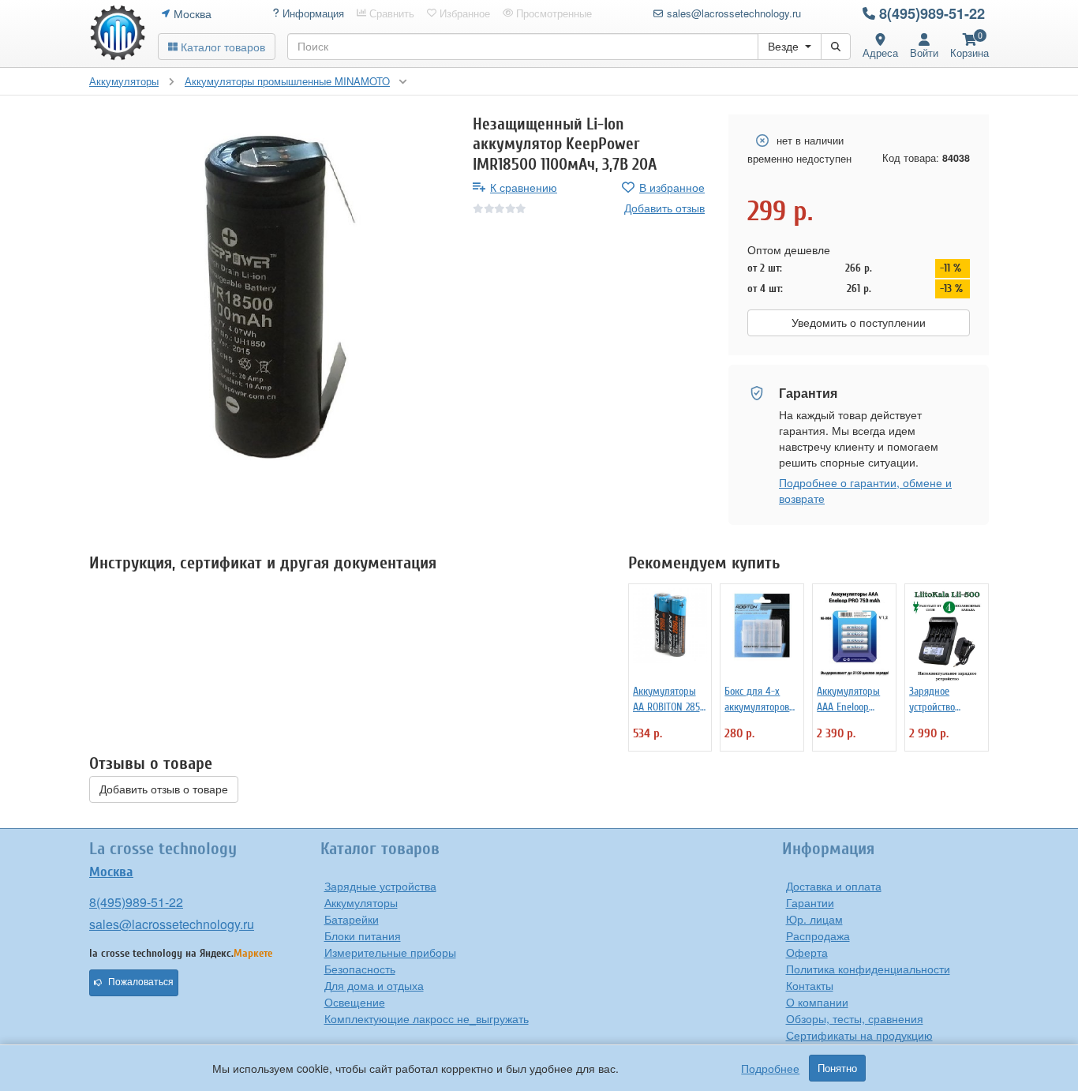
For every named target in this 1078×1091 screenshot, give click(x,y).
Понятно (837, 1068)
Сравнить (390, 13)
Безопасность (359, 969)
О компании (817, 1002)
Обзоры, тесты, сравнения (854, 1018)
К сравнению (523, 187)
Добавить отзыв (664, 208)
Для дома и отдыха (374, 985)
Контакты (809, 985)
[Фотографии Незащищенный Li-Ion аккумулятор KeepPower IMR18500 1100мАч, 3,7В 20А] (269, 294)
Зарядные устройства (380, 886)
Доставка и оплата (833, 886)
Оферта (807, 952)
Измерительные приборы (390, 952)
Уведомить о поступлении (859, 323)
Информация (311, 13)
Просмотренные (552, 13)
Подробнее (770, 1068)
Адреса (880, 52)
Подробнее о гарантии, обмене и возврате (865, 490)
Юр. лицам (814, 919)
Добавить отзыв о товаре (163, 789)
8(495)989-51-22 (932, 13)
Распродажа (818, 935)
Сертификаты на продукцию (859, 1035)
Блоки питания (362, 935)
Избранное (463, 13)
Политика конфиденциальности (868, 969)
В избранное (672, 187)
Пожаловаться (141, 982)
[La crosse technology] (117, 33)
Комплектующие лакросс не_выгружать (426, 1018)
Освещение (354, 1002)
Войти (924, 52)
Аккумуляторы (361, 902)
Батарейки (351, 919)
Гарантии (810, 902)
